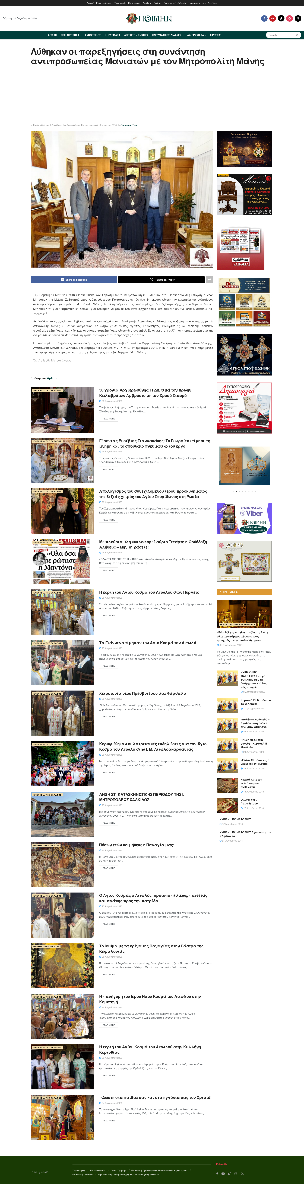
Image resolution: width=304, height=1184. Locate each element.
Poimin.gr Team (129, 125)
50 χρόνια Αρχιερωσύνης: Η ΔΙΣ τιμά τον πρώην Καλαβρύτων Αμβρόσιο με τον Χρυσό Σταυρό (145, 392)
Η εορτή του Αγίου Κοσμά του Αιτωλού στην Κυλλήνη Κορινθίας (150, 1049)
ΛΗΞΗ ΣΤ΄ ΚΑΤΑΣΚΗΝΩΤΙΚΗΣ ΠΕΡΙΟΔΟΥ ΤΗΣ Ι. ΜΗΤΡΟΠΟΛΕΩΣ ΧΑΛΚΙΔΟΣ (141, 797)
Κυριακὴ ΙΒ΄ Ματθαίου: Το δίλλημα (256, 702)
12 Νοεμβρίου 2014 (232, 824)
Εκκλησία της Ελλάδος (47, 125)
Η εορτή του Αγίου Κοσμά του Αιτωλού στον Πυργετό (149, 592)
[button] (233, 491)
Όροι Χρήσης (118, 1170)
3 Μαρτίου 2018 (108, 125)
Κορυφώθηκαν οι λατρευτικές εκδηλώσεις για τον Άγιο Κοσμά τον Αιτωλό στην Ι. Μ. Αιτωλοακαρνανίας (153, 746)
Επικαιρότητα (103, 2)
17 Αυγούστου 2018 (253, 808)
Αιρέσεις (212, 2)
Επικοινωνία (98, 1170)
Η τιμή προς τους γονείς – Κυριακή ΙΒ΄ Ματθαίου (254, 743)
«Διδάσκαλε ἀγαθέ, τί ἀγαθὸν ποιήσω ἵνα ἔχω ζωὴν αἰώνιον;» (256, 723)
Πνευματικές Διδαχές (175, 2)
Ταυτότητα (78, 1170)
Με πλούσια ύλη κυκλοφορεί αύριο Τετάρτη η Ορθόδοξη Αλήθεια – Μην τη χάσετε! (153, 544)
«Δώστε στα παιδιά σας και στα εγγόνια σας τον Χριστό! (155, 1097)
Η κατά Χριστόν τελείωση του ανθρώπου (251, 783)
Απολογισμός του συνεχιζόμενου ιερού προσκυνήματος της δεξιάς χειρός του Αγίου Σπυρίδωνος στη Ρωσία (153, 493)
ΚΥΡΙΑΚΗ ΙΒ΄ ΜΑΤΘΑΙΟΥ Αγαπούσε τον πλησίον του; (245, 834)
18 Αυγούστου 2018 (253, 791)
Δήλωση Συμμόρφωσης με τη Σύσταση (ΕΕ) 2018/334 (128, 1174)
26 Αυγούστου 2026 (111, 401)
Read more (109, 418)
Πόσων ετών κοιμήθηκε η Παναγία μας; (136, 845)
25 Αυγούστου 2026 (111, 552)
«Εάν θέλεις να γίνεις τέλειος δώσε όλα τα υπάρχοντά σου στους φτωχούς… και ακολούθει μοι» (242, 636)
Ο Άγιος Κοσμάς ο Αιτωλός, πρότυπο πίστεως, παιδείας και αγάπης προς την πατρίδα (153, 897)
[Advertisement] (152, 95)
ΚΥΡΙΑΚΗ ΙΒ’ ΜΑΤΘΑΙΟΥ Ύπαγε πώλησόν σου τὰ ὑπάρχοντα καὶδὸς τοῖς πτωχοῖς (254, 679)
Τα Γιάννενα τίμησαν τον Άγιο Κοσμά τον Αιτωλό (147, 642)
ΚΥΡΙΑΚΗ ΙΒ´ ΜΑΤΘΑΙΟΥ (235, 819)
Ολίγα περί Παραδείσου (249, 801)
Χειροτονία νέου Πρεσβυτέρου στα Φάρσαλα (142, 693)
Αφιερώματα (197, 2)
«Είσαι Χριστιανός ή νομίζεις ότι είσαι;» (255, 762)
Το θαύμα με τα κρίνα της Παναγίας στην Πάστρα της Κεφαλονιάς (151, 948)
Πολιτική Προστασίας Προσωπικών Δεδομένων (159, 1170)
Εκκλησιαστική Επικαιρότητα (80, 125)
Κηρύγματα (134, 2)
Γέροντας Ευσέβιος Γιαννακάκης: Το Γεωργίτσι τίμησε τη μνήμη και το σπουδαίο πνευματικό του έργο (154, 443)
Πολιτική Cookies (82, 1174)
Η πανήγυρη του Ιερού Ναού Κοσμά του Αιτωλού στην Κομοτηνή (150, 999)
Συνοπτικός (120, 2)
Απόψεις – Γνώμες (152, 2)
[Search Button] (298, 35)
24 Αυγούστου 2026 (111, 1103)
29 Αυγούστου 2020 (253, 731)
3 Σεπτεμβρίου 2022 (230, 645)
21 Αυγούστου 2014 (232, 840)
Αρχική (90, 2)
